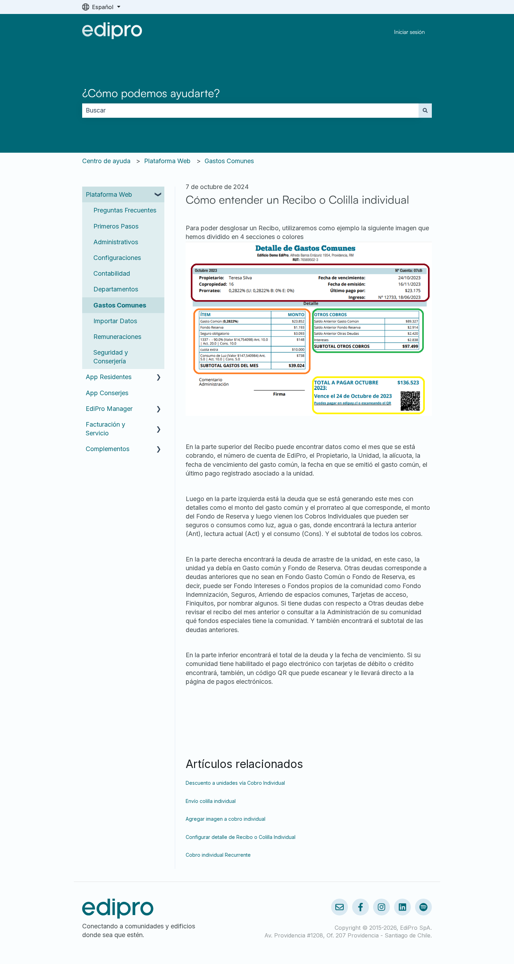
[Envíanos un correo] (339, 907)
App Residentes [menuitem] (108, 376)
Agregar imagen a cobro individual (225, 819)
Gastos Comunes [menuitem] (119, 305)
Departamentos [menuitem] (115, 289)
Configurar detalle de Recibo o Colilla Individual (240, 837)
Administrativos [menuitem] (115, 242)
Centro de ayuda (106, 161)
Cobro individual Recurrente (218, 855)
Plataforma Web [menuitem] (109, 194)
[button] (158, 194)
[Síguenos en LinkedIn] (402, 907)
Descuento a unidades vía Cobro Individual (235, 783)
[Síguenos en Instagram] (381, 907)
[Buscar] (425, 110)
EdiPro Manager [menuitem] (109, 408)
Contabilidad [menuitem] (111, 273)
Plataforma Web (167, 161)
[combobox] (250, 110)
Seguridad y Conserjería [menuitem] (110, 357)
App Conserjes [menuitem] (107, 393)
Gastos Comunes (229, 161)
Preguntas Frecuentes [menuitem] (124, 210)
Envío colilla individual (211, 801)
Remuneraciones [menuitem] (117, 336)
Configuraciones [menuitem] (117, 257)
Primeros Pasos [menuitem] (115, 226)
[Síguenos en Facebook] (360, 907)
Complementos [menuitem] (107, 448)
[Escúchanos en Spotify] (423, 907)
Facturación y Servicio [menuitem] (105, 429)
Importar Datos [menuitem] (115, 321)
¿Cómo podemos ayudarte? (151, 93)
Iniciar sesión (409, 31)
